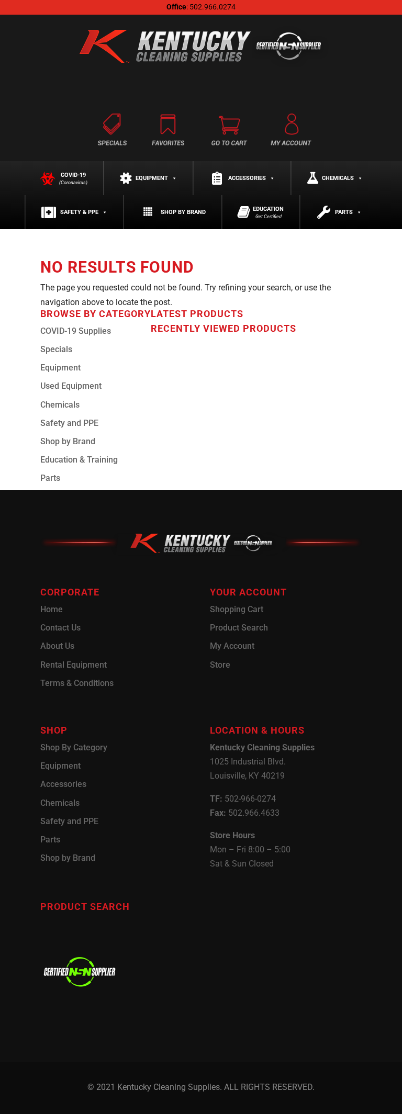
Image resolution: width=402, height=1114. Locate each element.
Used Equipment (71, 386)
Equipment (152, 178)
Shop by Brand (183, 212)
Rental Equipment (73, 665)
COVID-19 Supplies (75, 331)
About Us (57, 646)
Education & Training (79, 460)
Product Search (239, 628)
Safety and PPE (69, 423)
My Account (232, 646)
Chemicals (338, 178)
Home (51, 609)
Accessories (247, 178)
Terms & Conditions (77, 683)
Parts (344, 212)
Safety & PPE (79, 212)
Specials (56, 349)
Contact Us (60, 628)
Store (220, 665)
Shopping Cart (236, 609)
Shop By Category (73, 747)
